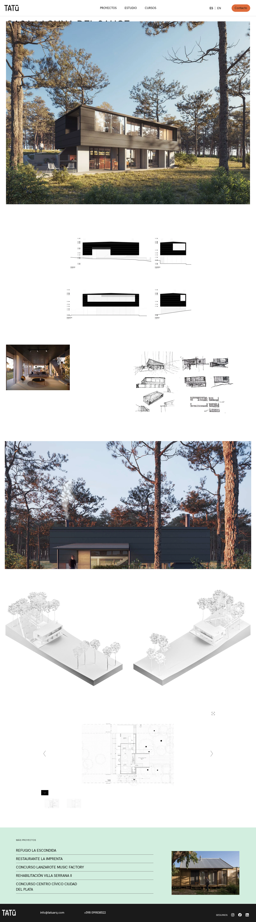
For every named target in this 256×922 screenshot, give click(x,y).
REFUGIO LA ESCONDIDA (36, 850)
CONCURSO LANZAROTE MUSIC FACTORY (50, 867)
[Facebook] (240, 914)
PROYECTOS (108, 8)
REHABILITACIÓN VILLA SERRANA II (44, 875)
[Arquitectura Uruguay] (11, 8)
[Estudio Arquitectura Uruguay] (9, 912)
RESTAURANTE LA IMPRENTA (39, 858)
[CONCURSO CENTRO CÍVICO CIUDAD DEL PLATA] (205, 873)
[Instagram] (232, 914)
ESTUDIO (131, 8)
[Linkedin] (247, 914)
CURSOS (150, 8)
